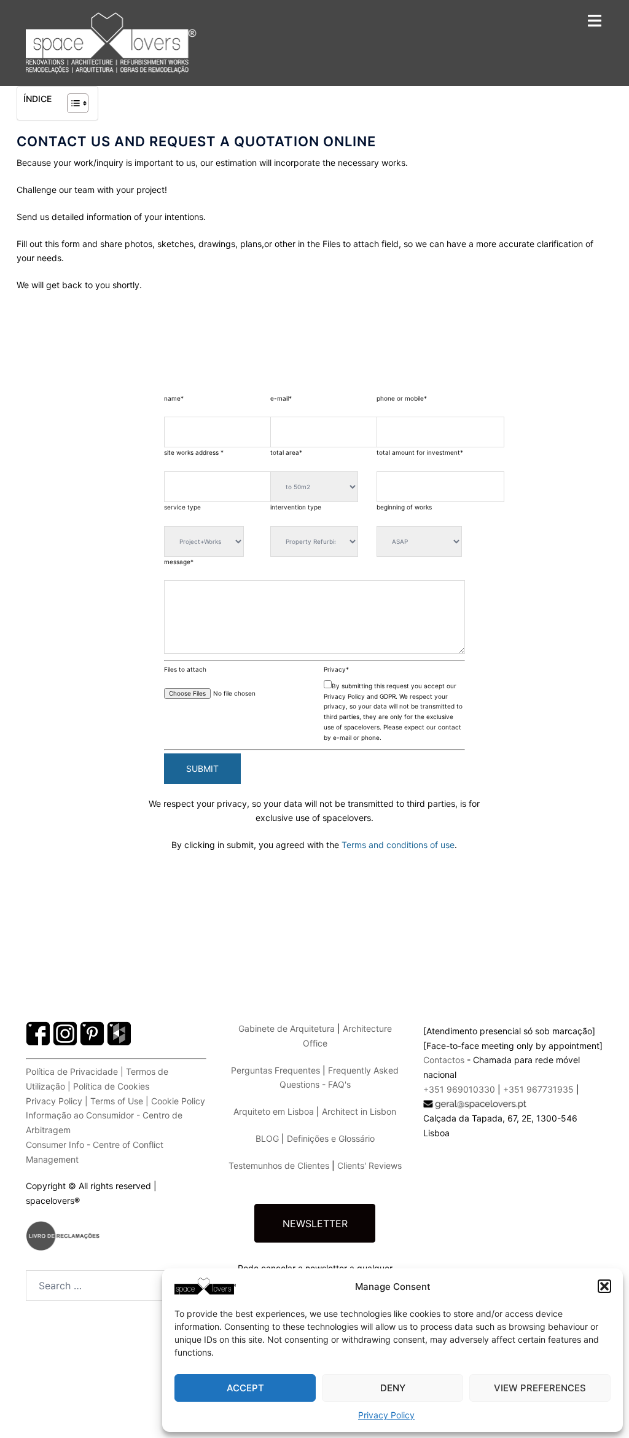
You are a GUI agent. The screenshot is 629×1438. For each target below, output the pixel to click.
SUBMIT (202, 768)
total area (286, 452)
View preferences (540, 1388)
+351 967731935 (538, 1089)
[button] (604, 1286)
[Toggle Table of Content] (71, 103)
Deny (392, 1388)
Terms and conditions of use (398, 844)
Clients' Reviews (369, 1165)
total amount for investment (420, 452)
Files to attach (185, 669)
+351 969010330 (459, 1089)
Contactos (443, 1060)
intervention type (295, 507)
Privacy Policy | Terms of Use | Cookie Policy (115, 1101)
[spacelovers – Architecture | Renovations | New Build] (111, 42)
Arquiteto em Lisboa (273, 1111)
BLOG (267, 1138)
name (174, 398)
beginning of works (404, 507)
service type (182, 507)
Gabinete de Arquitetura (286, 1028)
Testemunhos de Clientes (279, 1165)
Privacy (336, 669)
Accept (245, 1388)
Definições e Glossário (331, 1138)
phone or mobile (402, 398)
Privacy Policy (386, 1415)
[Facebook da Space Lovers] (116, 1006)
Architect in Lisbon (359, 1111)
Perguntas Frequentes (275, 1070)
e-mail (281, 398)
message (178, 561)
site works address (194, 452)
